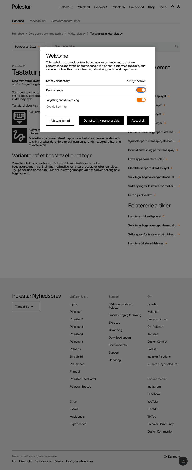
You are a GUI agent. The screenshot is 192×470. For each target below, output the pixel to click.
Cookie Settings (56, 106)
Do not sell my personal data (102, 120)
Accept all (138, 120)
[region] (97, 89)
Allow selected (60, 120)
